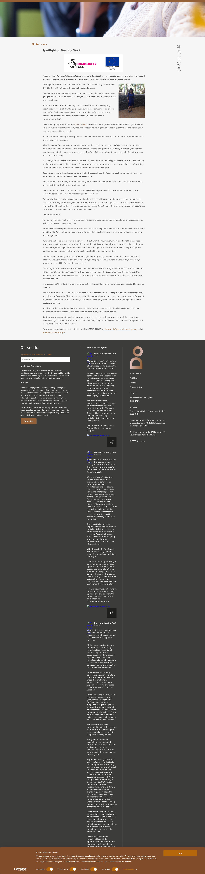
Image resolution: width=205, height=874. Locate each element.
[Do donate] (179, 46)
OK (180, 853)
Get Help (133, 378)
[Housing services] (179, 58)
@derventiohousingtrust (98, 601)
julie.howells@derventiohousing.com (119, 329)
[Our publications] (179, 69)
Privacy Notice (136, 387)
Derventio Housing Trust (105, 354)
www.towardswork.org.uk (54, 332)
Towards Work (81, 124)
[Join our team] (179, 52)
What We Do (135, 373)
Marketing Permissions (31, 366)
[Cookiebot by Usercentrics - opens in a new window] (20, 869)
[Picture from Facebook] (92, 442)
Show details (128, 869)
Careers (133, 383)
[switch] (73, 869)
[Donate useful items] (179, 64)
